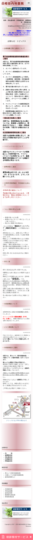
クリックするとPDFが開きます (16, 420)
